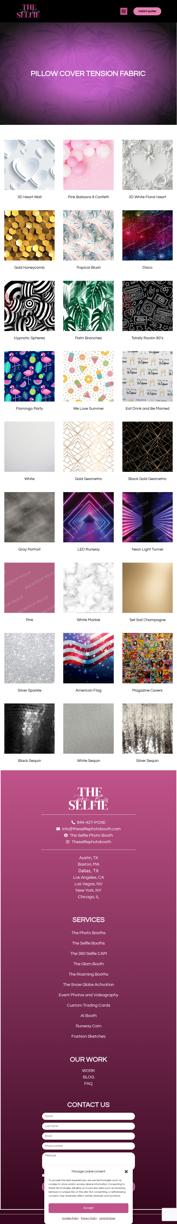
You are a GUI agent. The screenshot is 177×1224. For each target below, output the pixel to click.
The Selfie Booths (88, 943)
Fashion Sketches (88, 1036)
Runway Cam (88, 1026)
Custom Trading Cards (88, 1005)
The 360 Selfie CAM (88, 953)
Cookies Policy (70, 1218)
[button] (126, 1171)
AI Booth (89, 1016)
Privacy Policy (89, 1218)
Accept (88, 1208)
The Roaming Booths (88, 974)
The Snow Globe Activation (88, 984)
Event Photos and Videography (88, 995)
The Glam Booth (88, 964)
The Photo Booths (88, 933)
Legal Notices (107, 1218)
